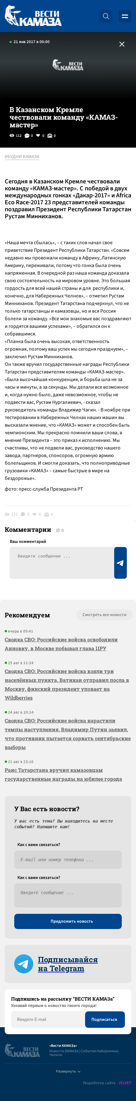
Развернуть (66, 1071)
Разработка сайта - (107, 1083)
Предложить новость (72, 921)
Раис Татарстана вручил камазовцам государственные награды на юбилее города (63, 774)
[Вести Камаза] (33, 16)
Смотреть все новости (105, 615)
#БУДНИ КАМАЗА (22, 157)
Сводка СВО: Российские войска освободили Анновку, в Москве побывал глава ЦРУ (61, 644)
